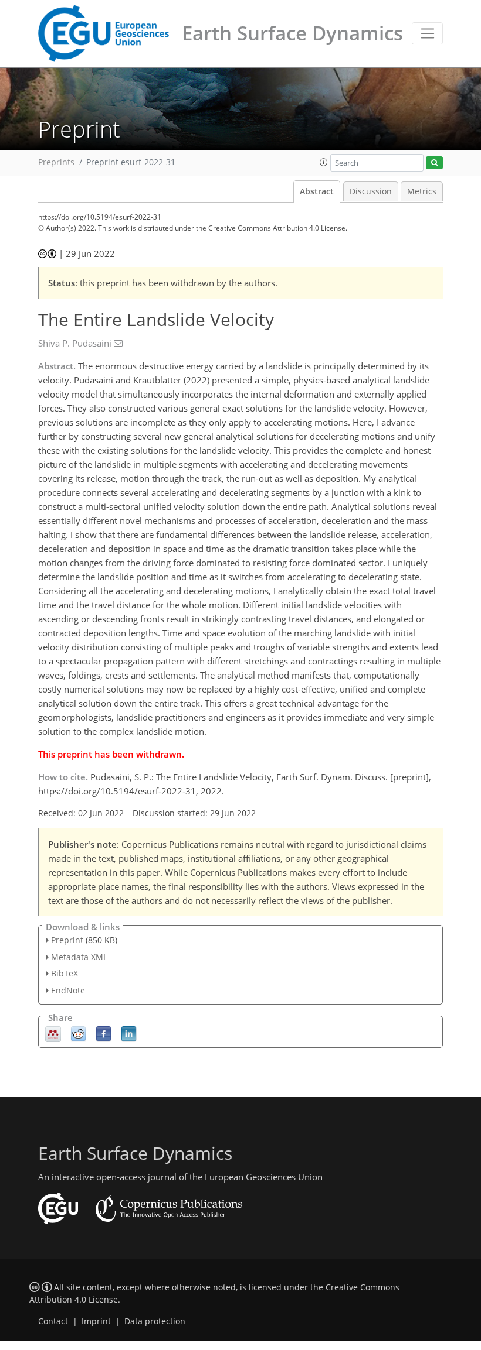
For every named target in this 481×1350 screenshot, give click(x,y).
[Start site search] (434, 163)
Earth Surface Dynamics (292, 33)
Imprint (96, 1321)
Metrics (421, 191)
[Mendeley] (53, 1033)
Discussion (371, 191)
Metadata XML (79, 956)
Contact (53, 1321)
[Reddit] (78, 1033)
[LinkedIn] (129, 1033)
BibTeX (64, 973)
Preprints (56, 162)
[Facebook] (103, 1033)
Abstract (317, 191)
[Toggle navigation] (427, 33)
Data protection (154, 1321)
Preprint (67, 939)
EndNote (68, 990)
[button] (324, 162)
